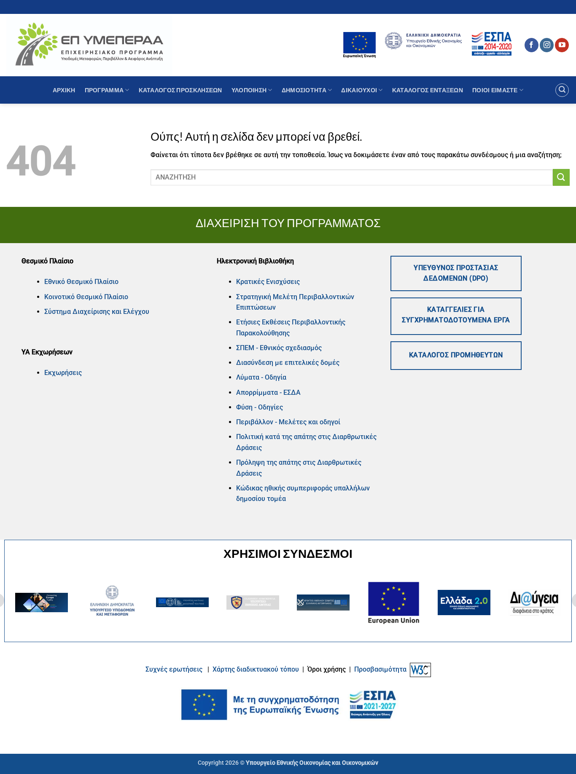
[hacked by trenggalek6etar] (89, 45)
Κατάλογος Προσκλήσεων (180, 90)
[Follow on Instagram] (547, 45)
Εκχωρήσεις (63, 373)
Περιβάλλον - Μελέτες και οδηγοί (288, 422)
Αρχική (64, 90)
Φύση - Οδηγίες (259, 407)
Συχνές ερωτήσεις (173, 669)
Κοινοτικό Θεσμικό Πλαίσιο (86, 297)
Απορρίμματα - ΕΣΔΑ (268, 392)
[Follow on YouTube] (562, 45)
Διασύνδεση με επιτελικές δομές (287, 363)
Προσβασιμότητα (380, 669)
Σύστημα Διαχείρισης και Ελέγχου (96, 312)
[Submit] (561, 177)
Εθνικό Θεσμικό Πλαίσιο (81, 282)
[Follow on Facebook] (531, 45)
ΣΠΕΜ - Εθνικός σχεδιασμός (279, 348)
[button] (562, 90)
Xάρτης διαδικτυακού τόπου (257, 669)
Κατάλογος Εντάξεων (427, 90)
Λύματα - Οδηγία (261, 377)
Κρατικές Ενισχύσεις (268, 282)
